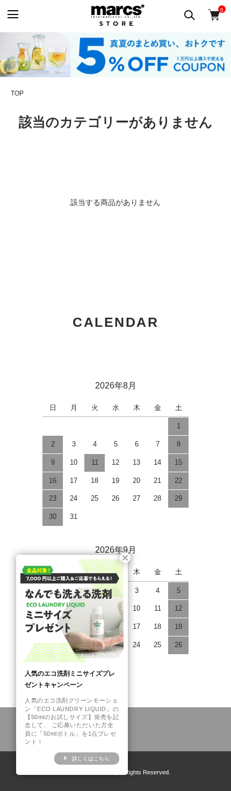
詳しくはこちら (91, 758)
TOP (17, 93)
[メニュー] (12, 15)
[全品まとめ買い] (115, 54)
